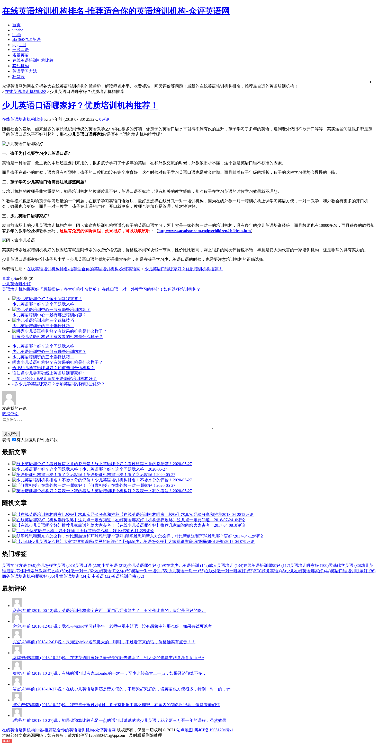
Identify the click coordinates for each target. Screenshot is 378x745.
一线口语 (20, 49)
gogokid (19, 44)
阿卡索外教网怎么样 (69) (44, 571)
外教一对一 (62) (81, 571)
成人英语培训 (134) (226, 565)
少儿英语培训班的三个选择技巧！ (43, 357)
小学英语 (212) (114, 565)
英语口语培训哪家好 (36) (353, 571)
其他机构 (20, 66)
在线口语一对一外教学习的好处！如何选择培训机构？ (151, 289)
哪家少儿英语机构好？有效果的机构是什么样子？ (57, 362)
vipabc (17, 30)
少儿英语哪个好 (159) (147, 565)
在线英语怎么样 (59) (113, 571)
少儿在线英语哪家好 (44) (308, 571)
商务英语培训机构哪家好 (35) (28, 576)
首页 (16, 25)
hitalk (16, 34)
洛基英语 (20, 55)
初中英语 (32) (99, 576)
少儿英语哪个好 (16, 284)
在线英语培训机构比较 (32, 60)
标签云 (18, 76)
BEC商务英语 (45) (270, 571)
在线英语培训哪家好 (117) (266, 565)
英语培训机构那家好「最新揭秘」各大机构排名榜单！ (51, 289)
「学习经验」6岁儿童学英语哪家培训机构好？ (54, 378)
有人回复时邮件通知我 (37, 440)
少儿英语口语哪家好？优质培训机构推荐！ (80, 105)
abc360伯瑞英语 (26, 39)
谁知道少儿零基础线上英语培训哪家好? (48, 373)
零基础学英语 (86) (345, 565)
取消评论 (10, 414)
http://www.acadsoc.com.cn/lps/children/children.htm (204, 231)
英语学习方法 (24, 71)
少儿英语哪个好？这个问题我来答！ (45, 346)
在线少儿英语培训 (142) (187, 565)
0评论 (104, 119)
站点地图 (184, 730)
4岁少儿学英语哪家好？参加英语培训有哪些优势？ (58, 384)
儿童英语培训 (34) (71, 576)
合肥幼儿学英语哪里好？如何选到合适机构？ (53, 368)
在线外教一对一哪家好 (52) (229, 571)
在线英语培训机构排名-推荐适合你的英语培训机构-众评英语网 (83, 269)
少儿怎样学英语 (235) (56, 565)
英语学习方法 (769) (19, 565)
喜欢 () (9, 278)
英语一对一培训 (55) (150, 571)
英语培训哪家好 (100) (309, 565)
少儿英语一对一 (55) (186, 571)
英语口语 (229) (88, 565)
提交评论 (10, 434)
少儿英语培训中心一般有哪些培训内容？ (49, 351)
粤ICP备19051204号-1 (214, 730)
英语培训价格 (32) (128, 576)
